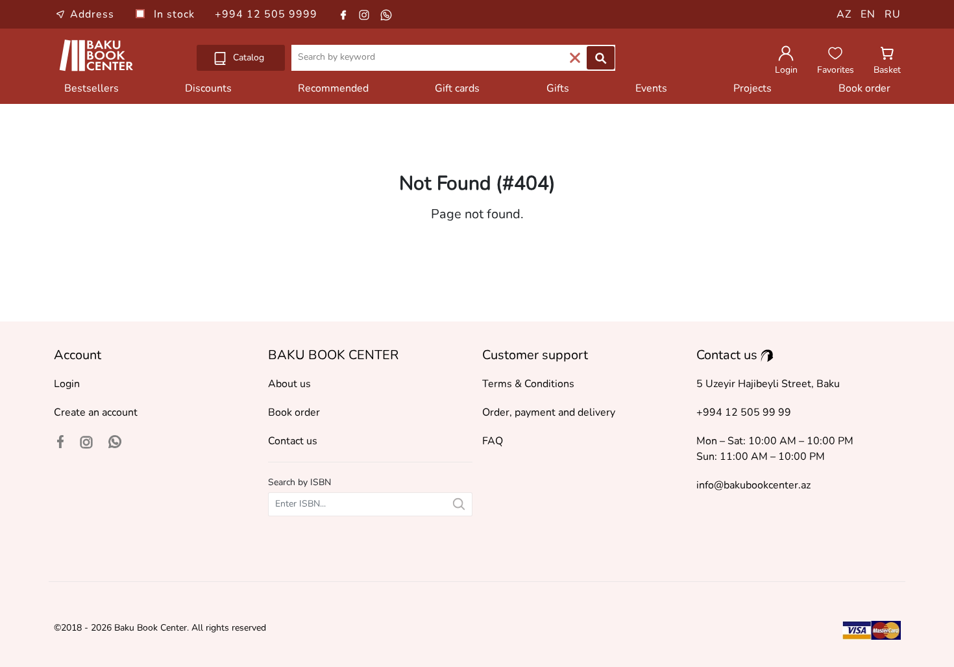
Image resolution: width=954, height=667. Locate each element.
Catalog (247, 57)
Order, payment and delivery (548, 412)
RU (893, 14)
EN (868, 14)
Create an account (96, 412)
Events (651, 88)
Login (67, 384)
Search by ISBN (299, 482)
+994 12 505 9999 (266, 14)
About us (289, 384)
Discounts (208, 88)
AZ (844, 14)
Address (92, 14)
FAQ (492, 441)
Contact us (292, 441)
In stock (176, 14)
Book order (864, 88)
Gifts (557, 88)
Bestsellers (91, 88)
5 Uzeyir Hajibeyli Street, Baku (768, 384)
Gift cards (457, 88)
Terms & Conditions (528, 384)
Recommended (333, 88)
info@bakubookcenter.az (753, 485)
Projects (752, 88)
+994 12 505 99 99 (743, 412)
